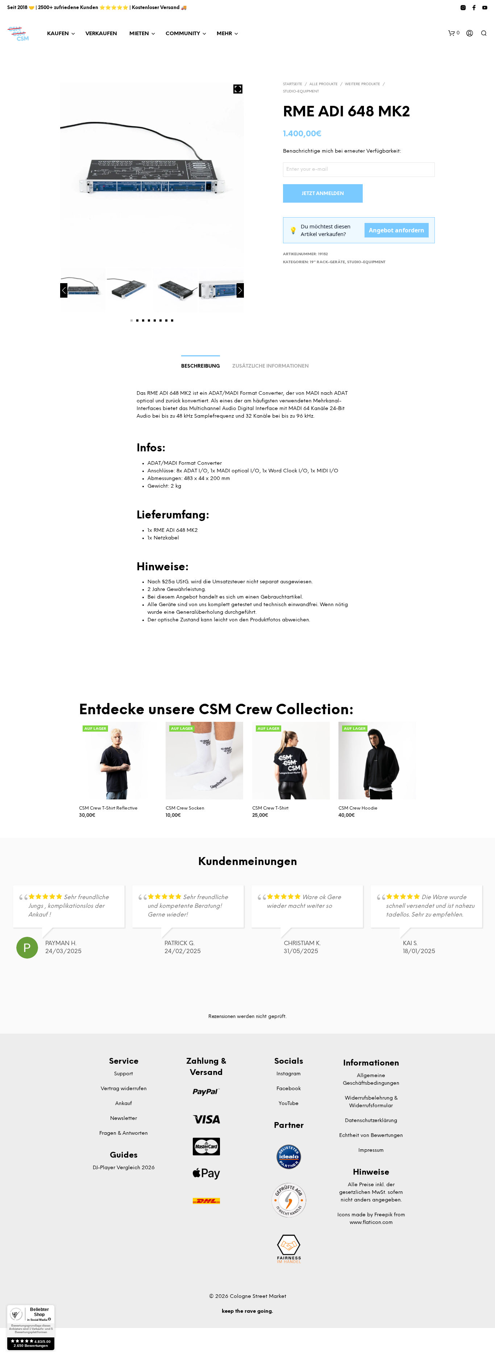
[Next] (240, 290)
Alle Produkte (323, 84)
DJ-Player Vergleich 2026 (124, 1168)
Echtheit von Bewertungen (371, 1135)
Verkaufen (101, 34)
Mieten (139, 34)
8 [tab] (172, 320)
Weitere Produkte (362, 84)
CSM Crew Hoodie (358, 808)
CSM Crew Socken (185, 808)
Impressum (371, 1150)
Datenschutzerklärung (371, 1121)
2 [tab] (137, 320)
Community (183, 34)
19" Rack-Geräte (327, 262)
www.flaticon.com (371, 1222)
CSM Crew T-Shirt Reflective (108, 808)
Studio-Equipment (301, 92)
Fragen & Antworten (123, 1133)
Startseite (292, 84)
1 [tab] (131, 320)
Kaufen (58, 34)
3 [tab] (143, 320)
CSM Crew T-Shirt (270, 808)
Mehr (224, 34)
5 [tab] (155, 320)
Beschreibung (200, 366)
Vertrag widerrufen (124, 1089)
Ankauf (123, 1103)
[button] (453, 33)
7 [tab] (166, 320)
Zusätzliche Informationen (270, 366)
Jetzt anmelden (323, 193)
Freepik (383, 1215)
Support (123, 1074)
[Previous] (63, 290)
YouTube (289, 1103)
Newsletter (123, 1118)
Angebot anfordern (396, 230)
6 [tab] (160, 320)
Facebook (288, 1089)
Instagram (288, 1074)
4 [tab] (149, 320)
